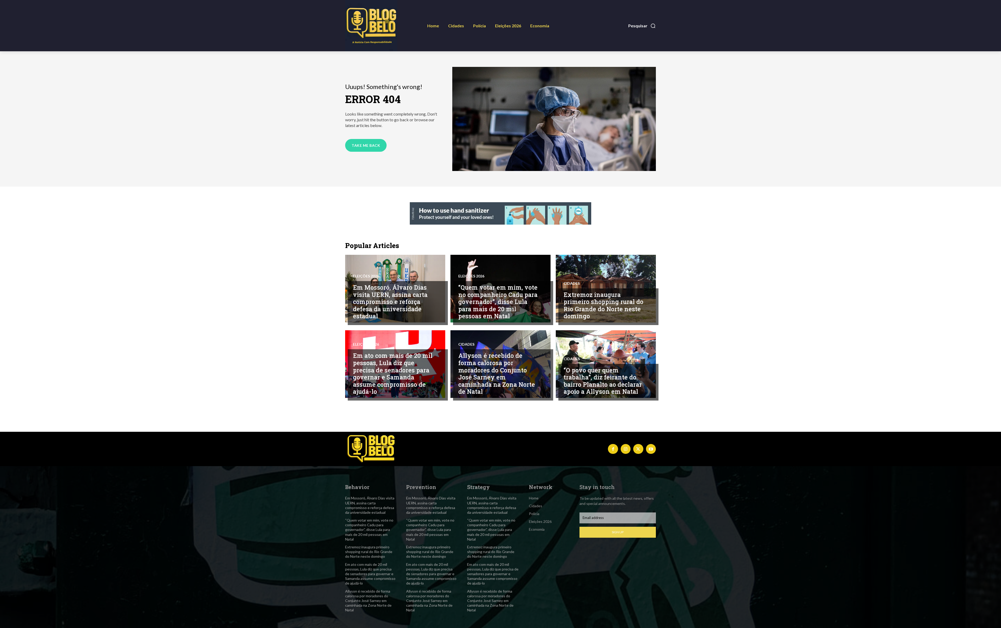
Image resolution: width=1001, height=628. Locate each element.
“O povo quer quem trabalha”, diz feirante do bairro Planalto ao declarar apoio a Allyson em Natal (603, 381)
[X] (638, 449)
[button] (642, 25)
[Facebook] (613, 449)
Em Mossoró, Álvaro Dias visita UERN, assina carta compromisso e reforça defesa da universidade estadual (390, 301)
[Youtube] (651, 449)
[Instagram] (626, 449)
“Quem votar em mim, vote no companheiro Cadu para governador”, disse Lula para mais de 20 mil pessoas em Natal (498, 301)
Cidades (572, 283)
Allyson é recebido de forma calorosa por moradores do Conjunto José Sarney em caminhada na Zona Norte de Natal (496, 373)
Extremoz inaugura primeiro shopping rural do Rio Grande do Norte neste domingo (603, 305)
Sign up (618, 532)
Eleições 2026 (366, 276)
